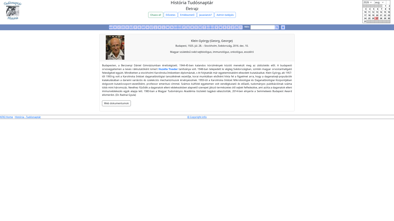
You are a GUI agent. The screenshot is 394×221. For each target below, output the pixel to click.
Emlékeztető (187, 15)
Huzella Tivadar (168, 69)
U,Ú (208, 27)
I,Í (151, 27)
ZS (236, 27)
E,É (131, 27)
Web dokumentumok (116, 103)
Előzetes (170, 15)
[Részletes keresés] (283, 27)
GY (143, 27)
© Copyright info (197, 117)
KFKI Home (6, 117)
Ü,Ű (212, 27)
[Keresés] (277, 27)
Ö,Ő (180, 27)
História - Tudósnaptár (28, 117)
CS (123, 27)
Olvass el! (155, 15)
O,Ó (176, 27)
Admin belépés (225, 15)
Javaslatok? (205, 15)
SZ (200, 27)
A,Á (111, 27)
